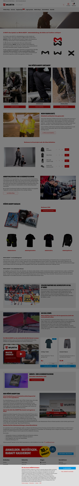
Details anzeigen (25, 483)
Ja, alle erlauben (67, 468)
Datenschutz (31, 483)
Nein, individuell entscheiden (67, 471)
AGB (40, 483)
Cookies (36, 483)
